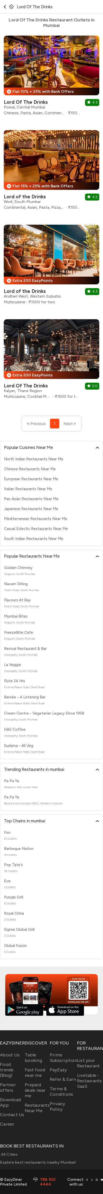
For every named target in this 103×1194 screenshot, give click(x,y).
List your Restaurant (88, 1063)
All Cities (9, 1154)
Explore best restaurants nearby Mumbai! (38, 1162)
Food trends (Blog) (7, 1070)
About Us (10, 1055)
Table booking (33, 1057)
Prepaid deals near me (35, 1090)
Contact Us (12, 1114)
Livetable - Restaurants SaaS (89, 1081)
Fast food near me (35, 1072)
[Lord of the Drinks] (51, 171)
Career (7, 1124)
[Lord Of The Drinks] (51, 77)
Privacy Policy (57, 1106)
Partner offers (8, 1087)
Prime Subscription (63, 1057)
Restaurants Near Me (37, 1107)
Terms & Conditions (61, 1091)
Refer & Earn (63, 1079)
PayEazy (58, 1070)
